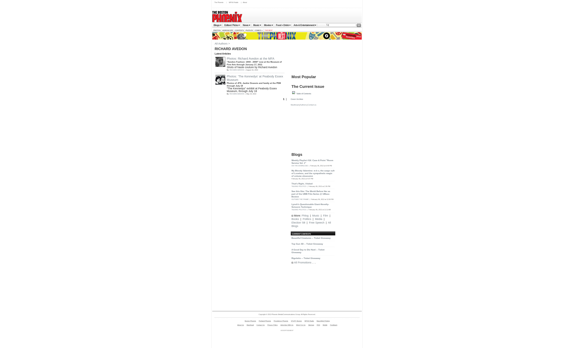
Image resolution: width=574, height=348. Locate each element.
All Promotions (302, 262)
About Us (240, 325)
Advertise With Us (286, 325)
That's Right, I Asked (302, 183)
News (245, 25)
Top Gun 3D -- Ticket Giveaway (307, 244)
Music (256, 25)
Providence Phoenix (281, 321)
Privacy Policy (272, 325)
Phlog (305, 215)
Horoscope (227, 30)
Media (318, 219)
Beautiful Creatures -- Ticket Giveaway (311, 238)
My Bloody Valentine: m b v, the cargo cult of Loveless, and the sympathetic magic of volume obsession (313, 173)
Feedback (333, 325)
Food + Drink (282, 25)
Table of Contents (303, 94)
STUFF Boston (296, 321)
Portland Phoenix (265, 321)
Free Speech (316, 222)
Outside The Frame (300, 199)
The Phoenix (218, 2)
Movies (267, 25)
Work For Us (301, 325)
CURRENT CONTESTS (301, 234)
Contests (239, 30)
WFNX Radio (233, 2)
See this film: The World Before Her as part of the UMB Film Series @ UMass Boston (310, 194)
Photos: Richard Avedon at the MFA (250, 58)
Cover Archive (297, 99)
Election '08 (298, 222)
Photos (216, 30)
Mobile (325, 325)
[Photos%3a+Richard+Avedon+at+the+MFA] (220, 65)
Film (325, 215)
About (245, 2)
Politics (307, 219)
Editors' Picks (231, 25)
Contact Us (261, 325)
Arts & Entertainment (304, 25)
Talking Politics (298, 186)
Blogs (217, 25)
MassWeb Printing (323, 321)
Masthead (295, 105)
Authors (303, 105)
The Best (269, 30)
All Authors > (222, 43)
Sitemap (311, 325)
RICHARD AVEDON (237, 70)
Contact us (312, 105)
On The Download (299, 166)
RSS (318, 325)
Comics (258, 30)
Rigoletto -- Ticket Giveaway (305, 258)
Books (295, 219)
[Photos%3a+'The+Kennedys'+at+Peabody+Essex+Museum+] (220, 83)
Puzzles (249, 30)
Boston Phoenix (250, 321)
